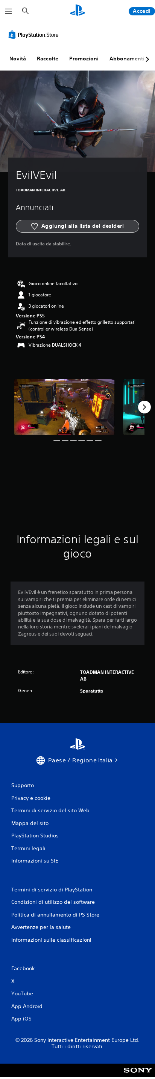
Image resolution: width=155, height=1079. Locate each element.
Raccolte (47, 58)
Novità (17, 58)
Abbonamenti (126, 58)
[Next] (144, 407)
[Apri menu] (8, 11)
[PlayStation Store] (35, 35)
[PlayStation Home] (77, 11)
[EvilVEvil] (64, 407)
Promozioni (84, 58)
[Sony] (138, 1075)
